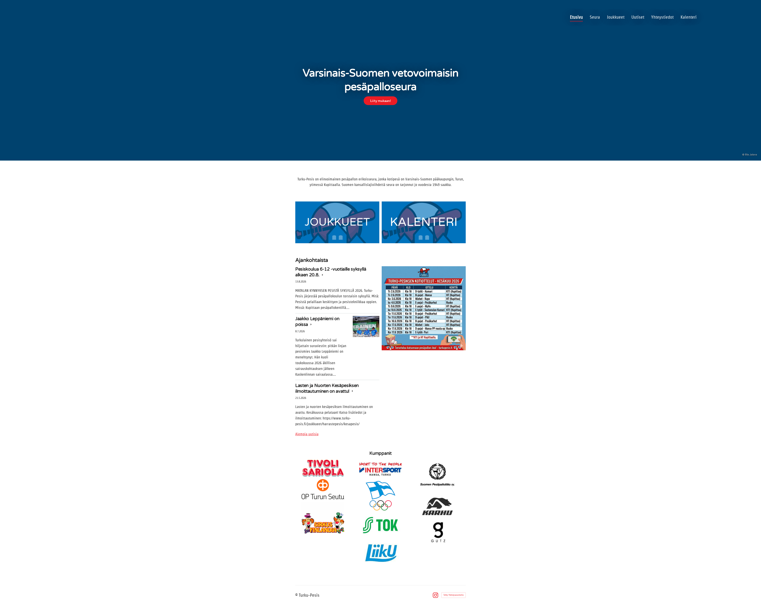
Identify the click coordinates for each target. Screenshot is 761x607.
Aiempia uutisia (306, 434)
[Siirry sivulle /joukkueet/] (337, 222)
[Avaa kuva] (424, 308)
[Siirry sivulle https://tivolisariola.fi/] (323, 468)
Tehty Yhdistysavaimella (454, 595)
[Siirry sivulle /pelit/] (424, 222)
